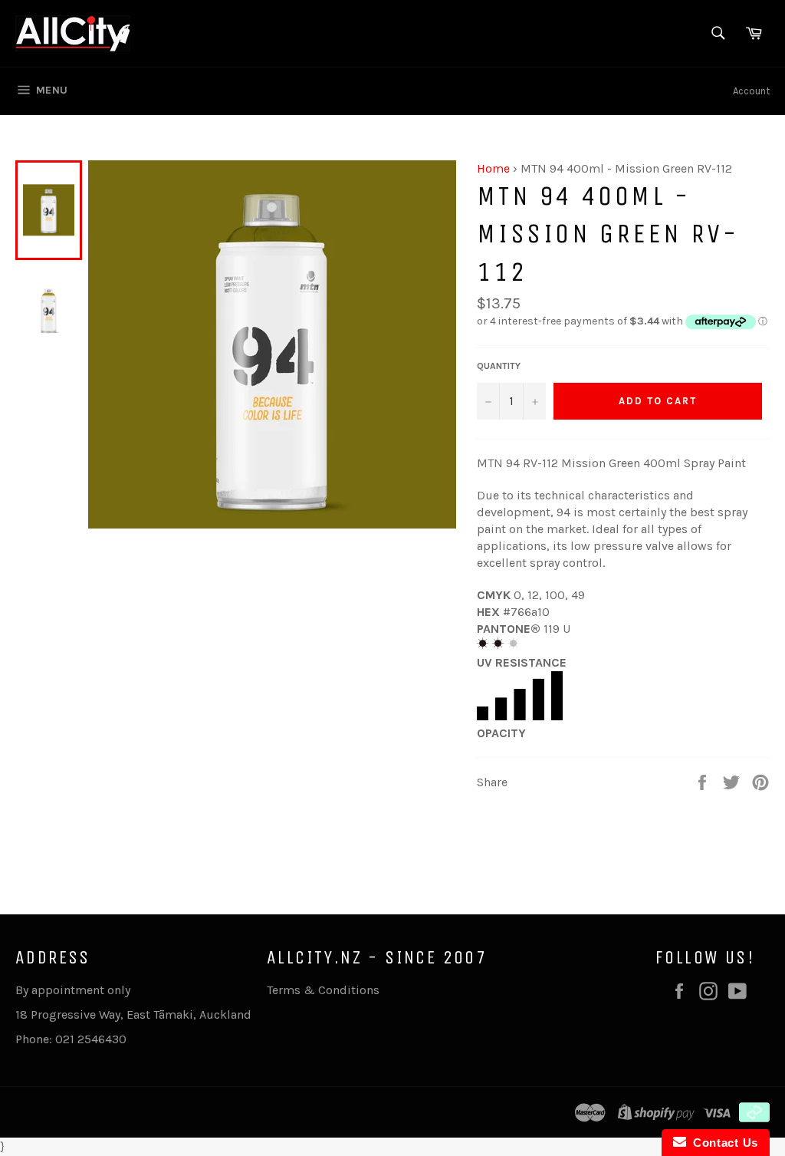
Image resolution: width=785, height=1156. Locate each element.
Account (751, 91)
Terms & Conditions (323, 990)
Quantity (499, 366)
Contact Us (722, 1142)
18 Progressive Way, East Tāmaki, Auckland (133, 1014)
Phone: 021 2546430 (70, 1039)
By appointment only (72, 990)
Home (493, 168)
